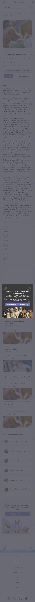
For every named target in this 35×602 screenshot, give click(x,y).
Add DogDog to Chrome (16, 304)
